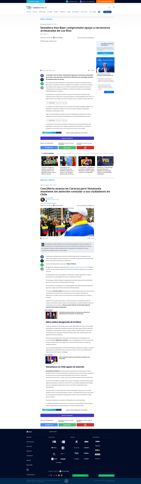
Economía (50, 11)
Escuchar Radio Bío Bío (105, 1)
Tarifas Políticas (30, 474)
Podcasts (28, 11)
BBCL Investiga (75, 11)
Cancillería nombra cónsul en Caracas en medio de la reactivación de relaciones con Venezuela (74, 313)
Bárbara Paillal (49, 198)
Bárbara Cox (45, 34)
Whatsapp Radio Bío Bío (107, 475)
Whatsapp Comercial (81, 475)
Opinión (69, 11)
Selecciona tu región (33, 1)
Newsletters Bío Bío (73, 1)
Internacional (42, 11)
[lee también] (51, 315)
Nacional (35, 11)
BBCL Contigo (84, 11)
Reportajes (29, 465)
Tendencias (62, 11)
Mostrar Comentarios (67, 138)
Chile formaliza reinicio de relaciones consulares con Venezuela (74, 357)
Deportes (56, 11)
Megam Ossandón (52, 203)
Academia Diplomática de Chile (78, 267)
